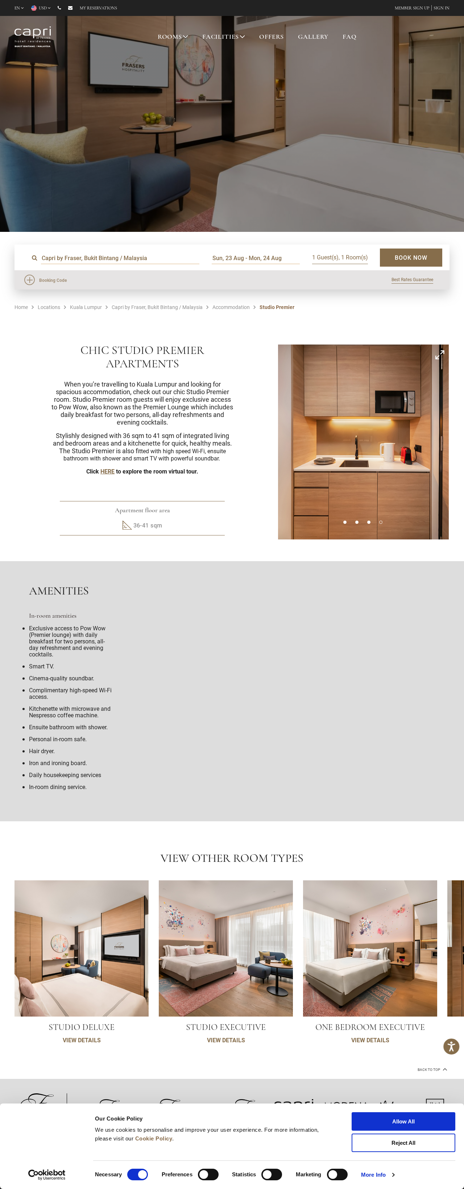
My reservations (98, 8)
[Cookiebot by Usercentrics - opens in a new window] (47, 1174)
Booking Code (53, 280)
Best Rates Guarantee (412, 279)
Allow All (403, 1121)
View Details (82, 1040)
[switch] (208, 1174)
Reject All (403, 1143)
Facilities (220, 37)
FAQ (350, 37)
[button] (345, 522)
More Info (373, 1175)
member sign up (412, 8)
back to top (429, 1069)
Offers (271, 37)
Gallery (313, 37)
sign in (442, 8)
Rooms (170, 37)
